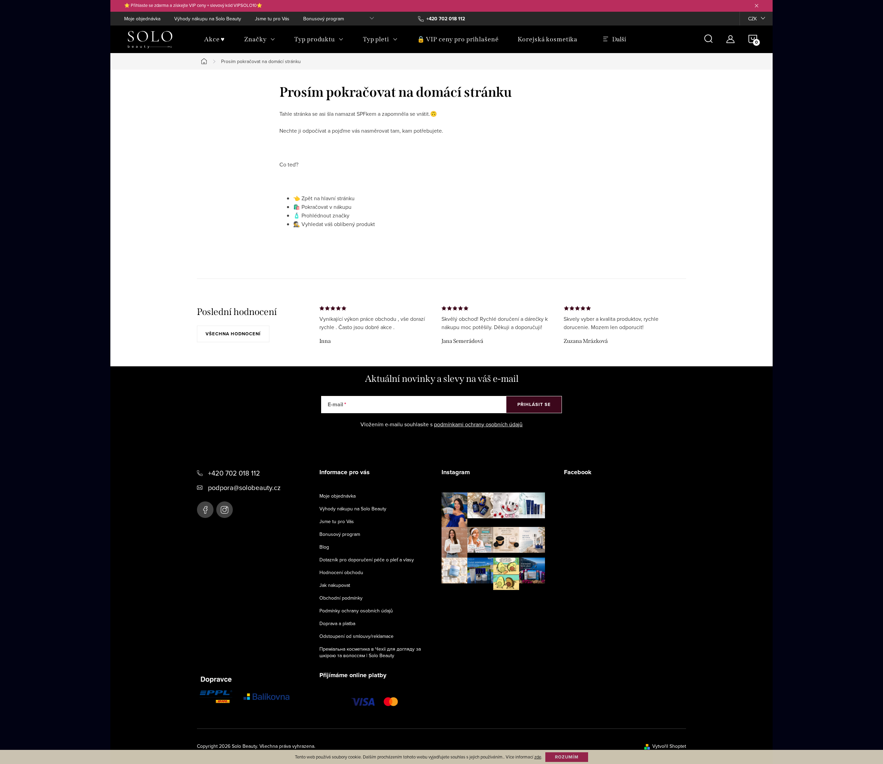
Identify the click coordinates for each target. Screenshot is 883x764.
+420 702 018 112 (234, 473)
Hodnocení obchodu (341, 572)
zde (537, 757)
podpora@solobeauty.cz (244, 487)
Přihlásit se (534, 404)
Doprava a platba (337, 623)
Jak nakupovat (334, 585)
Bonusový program (323, 18)
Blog (324, 546)
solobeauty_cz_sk (224, 509)
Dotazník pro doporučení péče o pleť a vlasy (366, 559)
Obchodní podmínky (341, 597)
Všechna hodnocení (233, 333)
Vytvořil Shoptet (669, 746)
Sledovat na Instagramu (498, 600)
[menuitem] (215, 39)
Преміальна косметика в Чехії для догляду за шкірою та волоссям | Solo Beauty (370, 652)
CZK (752, 18)
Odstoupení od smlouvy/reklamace (356, 636)
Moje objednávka (142, 18)
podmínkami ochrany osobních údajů (478, 424)
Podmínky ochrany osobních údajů (356, 610)
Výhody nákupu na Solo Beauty (207, 18)
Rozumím (566, 757)
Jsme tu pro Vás (272, 18)
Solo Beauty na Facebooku (205, 509)
